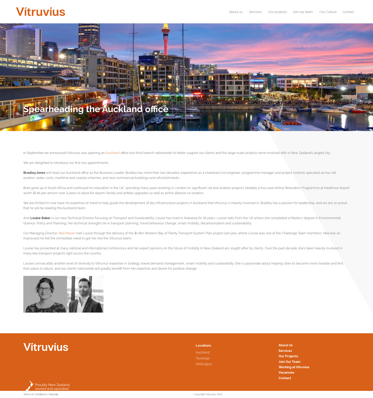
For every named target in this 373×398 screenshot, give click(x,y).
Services (285, 351)
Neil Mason (67, 233)
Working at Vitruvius (294, 367)
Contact (285, 378)
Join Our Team (289, 362)
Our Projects (288, 356)
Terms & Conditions (34, 394)
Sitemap (53, 394)
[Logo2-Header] (40, 11)
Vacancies (286, 372)
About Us (286, 345)
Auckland (112, 153)
